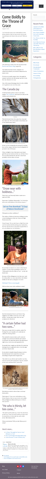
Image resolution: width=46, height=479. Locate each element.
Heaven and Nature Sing (8, 66)
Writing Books (37, 78)
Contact (19, 470)
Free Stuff (4, 469)
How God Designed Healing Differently (16, 435)
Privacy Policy (6, 473)
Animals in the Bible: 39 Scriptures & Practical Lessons (38, 28)
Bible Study (36, 62)
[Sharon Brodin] (5, 446)
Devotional (6, 455)
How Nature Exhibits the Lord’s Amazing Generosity (38, 34)
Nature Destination (38, 71)
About (18, 473)
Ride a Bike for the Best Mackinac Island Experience (39, 49)
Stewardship (36, 75)
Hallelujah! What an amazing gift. (11, 283)
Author (4, 442)
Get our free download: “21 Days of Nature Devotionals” (15, 207)
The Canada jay (10, 94)
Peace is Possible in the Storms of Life (12, 458)
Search (35, 15)
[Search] (41, 6)
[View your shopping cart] (9, 9)
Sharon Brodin (12, 444)
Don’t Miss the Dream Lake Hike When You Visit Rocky (39, 43)
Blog (3, 466)
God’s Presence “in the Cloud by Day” (15, 437)
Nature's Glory (37, 73)
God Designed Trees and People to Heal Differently (15, 457)
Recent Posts (8, 442)
